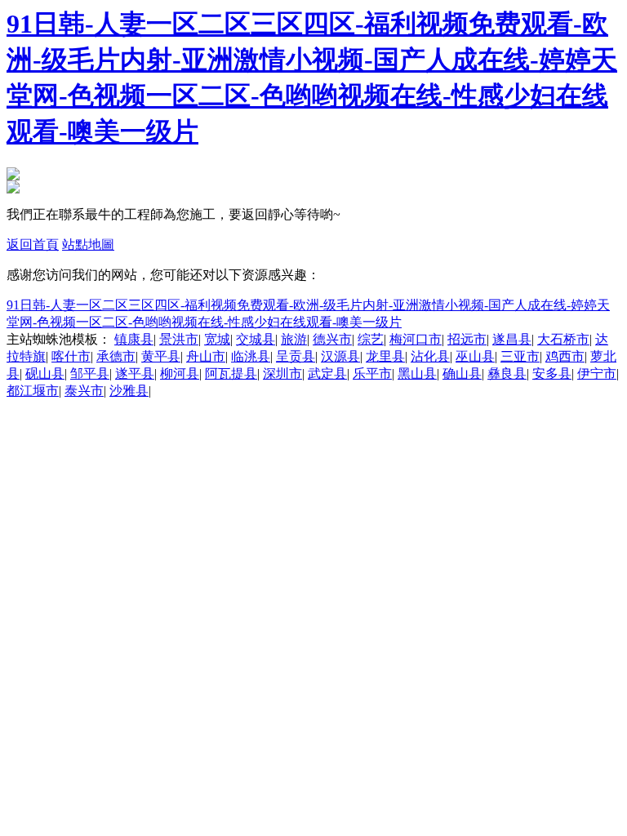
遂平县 (134, 373)
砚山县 (44, 373)
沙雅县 (129, 391)
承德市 (116, 356)
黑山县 (417, 373)
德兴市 (332, 339)
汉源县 (340, 356)
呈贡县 (295, 356)
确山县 (462, 373)
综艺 (371, 339)
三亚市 (520, 356)
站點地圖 (88, 244)
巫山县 (475, 356)
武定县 (327, 373)
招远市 (467, 339)
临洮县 (250, 356)
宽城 (217, 339)
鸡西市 (565, 356)
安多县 (551, 373)
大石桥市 (563, 339)
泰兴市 (84, 391)
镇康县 (133, 339)
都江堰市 (33, 391)
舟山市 (205, 356)
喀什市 (71, 356)
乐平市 (372, 373)
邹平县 (89, 373)
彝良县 (507, 373)
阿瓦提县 (231, 373)
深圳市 (282, 373)
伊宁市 (596, 373)
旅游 (294, 339)
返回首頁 (33, 244)
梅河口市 (415, 339)
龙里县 (385, 356)
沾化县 (430, 356)
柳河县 (179, 373)
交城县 (255, 339)
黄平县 (160, 356)
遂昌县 (511, 339)
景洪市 (178, 339)
